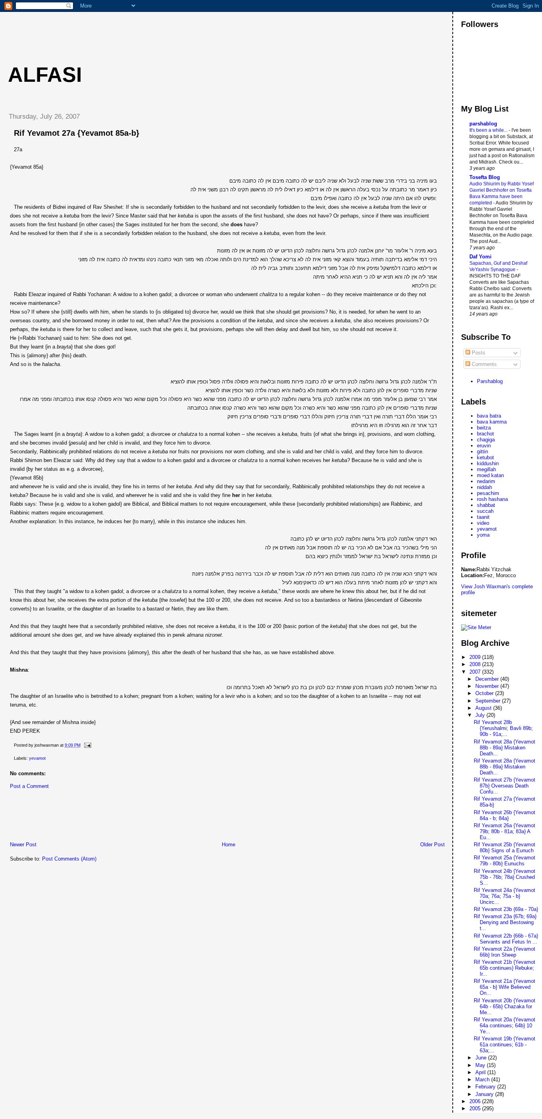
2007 (475, 672)
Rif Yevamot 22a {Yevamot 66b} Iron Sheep (504, 952)
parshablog (483, 124)
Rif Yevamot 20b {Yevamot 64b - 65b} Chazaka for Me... (504, 1006)
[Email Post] (86, 745)
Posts (477, 353)
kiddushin (488, 463)
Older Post (432, 844)
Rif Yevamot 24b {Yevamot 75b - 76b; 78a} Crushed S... (504, 877)
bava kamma (492, 422)
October (485, 693)
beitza (484, 428)
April (481, 1072)
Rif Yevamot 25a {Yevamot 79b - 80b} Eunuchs (504, 861)
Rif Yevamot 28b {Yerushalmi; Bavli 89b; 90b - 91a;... (503, 728)
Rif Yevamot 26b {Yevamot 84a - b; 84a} (504, 815)
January (485, 1094)
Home (228, 844)
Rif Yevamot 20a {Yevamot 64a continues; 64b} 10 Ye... (504, 1025)
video (483, 523)
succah (485, 511)
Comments (483, 364)
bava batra (489, 416)
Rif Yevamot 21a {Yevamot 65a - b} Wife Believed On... (504, 987)
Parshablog (490, 381)
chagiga (486, 440)
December (487, 679)
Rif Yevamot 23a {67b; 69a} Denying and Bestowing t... (505, 922)
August (484, 708)
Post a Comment (29, 786)
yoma (483, 535)
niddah (484, 487)
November (487, 686)
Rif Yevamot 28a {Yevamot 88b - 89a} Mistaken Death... (504, 748)
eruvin (484, 446)
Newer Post (23, 844)
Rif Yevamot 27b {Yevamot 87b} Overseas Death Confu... (504, 786)
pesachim (488, 493)
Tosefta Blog (484, 177)
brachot (485, 434)
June (481, 1058)
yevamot (37, 758)
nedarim (486, 481)
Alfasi (45, 74)
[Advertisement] (146, 30)
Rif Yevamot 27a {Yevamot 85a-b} (76, 133)
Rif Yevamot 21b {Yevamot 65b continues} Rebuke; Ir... (504, 968)
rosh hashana (492, 499)
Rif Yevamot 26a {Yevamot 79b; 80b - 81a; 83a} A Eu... (504, 831)
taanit (483, 517)
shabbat (486, 505)
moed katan (490, 475)
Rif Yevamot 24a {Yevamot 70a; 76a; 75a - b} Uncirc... (504, 896)
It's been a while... (489, 130)
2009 (475, 657)
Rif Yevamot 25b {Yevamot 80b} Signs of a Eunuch (504, 847)
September (488, 701)
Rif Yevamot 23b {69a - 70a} (506, 909)
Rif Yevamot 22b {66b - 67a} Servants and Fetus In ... (506, 939)
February (486, 1087)
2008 (475, 664)
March (483, 1079)
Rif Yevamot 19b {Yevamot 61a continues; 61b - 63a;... (504, 1045)
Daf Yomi (480, 257)
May (481, 1065)
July (480, 715)
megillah (486, 469)
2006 (475, 1101)
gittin (482, 452)
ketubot (485, 457)
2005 (475, 1108)
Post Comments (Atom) (69, 859)
